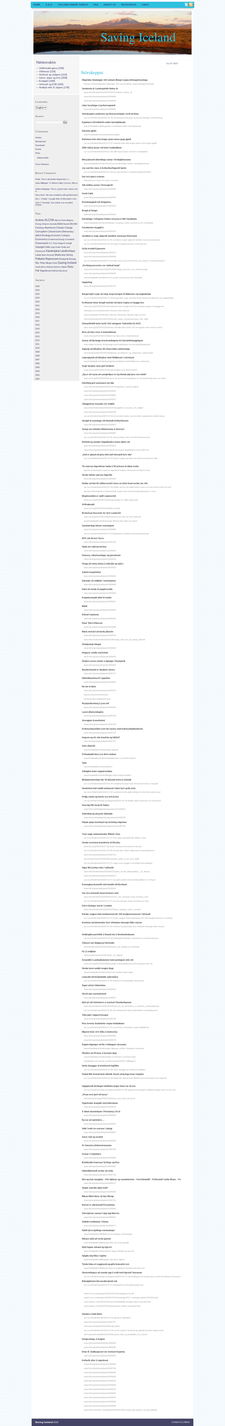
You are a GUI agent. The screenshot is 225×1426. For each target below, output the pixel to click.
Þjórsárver (63, 271)
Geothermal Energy (56, 239)
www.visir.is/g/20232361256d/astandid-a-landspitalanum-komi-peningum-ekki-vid (118, 964)
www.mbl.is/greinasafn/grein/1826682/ (100, 395)
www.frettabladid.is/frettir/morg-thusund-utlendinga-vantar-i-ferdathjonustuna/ (116, 163)
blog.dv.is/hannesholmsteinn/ (96, 695)
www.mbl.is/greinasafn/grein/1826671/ (100, 1183)
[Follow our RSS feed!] (191, 5)
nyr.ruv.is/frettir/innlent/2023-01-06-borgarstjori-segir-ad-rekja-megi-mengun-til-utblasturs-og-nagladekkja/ (128, 298)
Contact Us (177, 1422)
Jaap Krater (56, 247)
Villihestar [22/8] (47, 71)
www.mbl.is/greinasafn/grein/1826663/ (100, 1343)
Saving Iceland (138, 36)
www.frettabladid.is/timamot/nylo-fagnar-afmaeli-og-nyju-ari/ (109, 1251)
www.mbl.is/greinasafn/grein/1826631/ (100, 618)
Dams (59, 231)
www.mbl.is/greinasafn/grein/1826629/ (100, 1381)
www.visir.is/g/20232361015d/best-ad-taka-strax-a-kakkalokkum (111, 336)
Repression (52, 258)
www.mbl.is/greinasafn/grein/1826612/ (100, 989)
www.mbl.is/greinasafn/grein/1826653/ (100, 1107)
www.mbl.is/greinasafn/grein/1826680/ (100, 584)
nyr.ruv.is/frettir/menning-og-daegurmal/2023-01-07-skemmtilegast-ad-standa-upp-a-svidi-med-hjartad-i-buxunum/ (132, 1276)
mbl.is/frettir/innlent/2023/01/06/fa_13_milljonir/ (103, 955)
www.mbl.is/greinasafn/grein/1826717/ (100, 673)
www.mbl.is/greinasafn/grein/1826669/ (100, 96)
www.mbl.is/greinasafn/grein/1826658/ (100, 256)
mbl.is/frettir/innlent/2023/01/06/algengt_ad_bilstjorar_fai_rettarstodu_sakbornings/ (118, 353)
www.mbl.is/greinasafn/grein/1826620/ (100, 1347)
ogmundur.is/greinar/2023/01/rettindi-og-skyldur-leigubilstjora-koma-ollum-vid (116, 450)
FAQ (96, 5)
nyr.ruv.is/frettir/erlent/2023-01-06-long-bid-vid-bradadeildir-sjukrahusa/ (114, 981)
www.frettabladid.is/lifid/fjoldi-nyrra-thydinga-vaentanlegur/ (108, 1234)
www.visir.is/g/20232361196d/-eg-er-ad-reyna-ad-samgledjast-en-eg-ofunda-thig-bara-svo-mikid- (125, 378)
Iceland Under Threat (73, 5)
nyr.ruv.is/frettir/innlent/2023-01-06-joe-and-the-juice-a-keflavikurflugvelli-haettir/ (117, 172)
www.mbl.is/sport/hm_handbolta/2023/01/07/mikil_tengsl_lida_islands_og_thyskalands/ (120, 1410)
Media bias (60, 255)
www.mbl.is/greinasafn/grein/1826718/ (100, 1175)
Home (36, 5)
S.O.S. (49, 5)
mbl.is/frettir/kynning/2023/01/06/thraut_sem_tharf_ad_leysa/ (109, 1098)
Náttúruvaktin (46, 62)
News (37, 153)
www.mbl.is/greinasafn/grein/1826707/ (100, 1322)
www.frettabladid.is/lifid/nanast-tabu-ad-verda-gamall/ (106, 1243)
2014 (37, 332)
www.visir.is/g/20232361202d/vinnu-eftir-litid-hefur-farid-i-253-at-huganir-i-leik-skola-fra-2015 (123, 327)
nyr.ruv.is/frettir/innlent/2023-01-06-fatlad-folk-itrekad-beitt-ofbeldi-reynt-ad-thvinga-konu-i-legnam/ (125, 1078)
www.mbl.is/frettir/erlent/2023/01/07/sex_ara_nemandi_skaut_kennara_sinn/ (116, 897)
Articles (38, 138)
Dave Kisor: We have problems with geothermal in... (57, 195)
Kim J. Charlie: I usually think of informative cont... (56, 199)
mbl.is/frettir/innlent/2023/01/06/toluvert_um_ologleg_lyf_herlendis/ (112, 947)
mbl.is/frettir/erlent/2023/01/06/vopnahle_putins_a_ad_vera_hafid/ (111, 859)
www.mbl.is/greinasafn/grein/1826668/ (100, 707)
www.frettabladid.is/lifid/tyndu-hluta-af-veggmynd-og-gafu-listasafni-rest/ (114, 1268)
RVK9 (54, 263)
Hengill (69, 243)
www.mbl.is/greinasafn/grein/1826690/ (100, 189)
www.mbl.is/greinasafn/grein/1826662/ (100, 109)
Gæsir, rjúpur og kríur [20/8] (53, 78)
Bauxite (66, 224)
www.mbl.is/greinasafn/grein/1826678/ (100, 231)
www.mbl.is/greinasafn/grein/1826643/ (100, 665)
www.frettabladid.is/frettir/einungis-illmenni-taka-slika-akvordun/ (110, 521)
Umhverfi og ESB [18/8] (51, 84)
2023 (37, 298)
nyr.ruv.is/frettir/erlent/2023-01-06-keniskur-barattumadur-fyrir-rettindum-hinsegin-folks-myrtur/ (124, 926)
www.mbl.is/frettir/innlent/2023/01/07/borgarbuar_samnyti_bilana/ (111, 387)
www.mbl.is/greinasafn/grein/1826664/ (100, 101)
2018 (37, 317)
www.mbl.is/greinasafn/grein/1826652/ (100, 1166)
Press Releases (42, 164)
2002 (37, 379)
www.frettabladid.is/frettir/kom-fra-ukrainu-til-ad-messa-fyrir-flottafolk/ (113, 278)
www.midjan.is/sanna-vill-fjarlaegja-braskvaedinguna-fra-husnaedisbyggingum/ (117, 344)
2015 (37, 329)
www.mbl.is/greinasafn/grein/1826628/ (100, 657)
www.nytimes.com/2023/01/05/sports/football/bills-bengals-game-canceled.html (117, 1302)
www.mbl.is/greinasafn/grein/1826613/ (100, 252)
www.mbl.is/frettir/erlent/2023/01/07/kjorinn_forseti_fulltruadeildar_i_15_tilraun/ (117, 871)
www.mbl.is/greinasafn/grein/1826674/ (100, 635)
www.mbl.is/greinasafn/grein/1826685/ (100, 433)
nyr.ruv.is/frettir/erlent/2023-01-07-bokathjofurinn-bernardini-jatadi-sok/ (113, 1285)
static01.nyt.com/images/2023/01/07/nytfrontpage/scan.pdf (109, 1293)
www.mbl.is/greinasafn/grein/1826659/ (100, 1372)
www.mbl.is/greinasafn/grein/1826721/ (100, 741)
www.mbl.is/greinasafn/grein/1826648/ (100, 1385)
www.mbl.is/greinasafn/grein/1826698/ (100, 1036)
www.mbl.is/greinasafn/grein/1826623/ (100, 551)
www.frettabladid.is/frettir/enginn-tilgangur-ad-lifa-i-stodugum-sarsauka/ (114, 1048)
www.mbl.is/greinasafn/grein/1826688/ (100, 529)
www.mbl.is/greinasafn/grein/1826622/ (100, 446)
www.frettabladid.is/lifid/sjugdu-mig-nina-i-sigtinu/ (104, 1259)
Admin (187, 1422)
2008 (37, 356)
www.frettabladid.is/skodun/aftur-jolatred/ (101, 750)
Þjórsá (55, 271)
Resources (128, 5)
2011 (37, 344)
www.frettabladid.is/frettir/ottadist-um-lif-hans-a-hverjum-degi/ (110, 1057)
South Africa (40, 267)
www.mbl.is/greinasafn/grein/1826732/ (100, 286)
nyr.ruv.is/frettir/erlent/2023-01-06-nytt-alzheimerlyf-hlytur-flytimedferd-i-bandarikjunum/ (121, 1010)
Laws (38, 254)
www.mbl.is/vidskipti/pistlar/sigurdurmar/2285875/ (105, 817)
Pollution (40, 258)
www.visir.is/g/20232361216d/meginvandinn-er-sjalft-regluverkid (111, 500)
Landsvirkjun (67, 250)
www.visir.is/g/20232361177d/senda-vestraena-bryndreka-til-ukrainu (113, 846)
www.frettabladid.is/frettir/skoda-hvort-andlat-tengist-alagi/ (108, 972)
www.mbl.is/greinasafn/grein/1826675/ (100, 197)
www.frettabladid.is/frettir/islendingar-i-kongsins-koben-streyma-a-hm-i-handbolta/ (118, 223)
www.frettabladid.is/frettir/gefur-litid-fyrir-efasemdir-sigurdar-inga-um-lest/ (115, 315)
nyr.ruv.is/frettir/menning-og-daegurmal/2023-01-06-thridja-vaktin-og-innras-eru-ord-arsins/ (122, 801)
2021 (37, 305)
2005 (37, 367)
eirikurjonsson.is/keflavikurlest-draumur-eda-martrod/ (106, 311)
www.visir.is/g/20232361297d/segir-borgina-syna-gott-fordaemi (110, 370)
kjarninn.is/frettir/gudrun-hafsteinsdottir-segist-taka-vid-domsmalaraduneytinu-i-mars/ (120, 491)
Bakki (60, 224)
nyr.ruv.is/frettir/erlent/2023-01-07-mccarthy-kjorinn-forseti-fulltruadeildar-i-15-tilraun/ (119, 880)
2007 (37, 359)
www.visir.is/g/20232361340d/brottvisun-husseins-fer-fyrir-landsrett (112, 517)
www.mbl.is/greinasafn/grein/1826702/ (100, 542)
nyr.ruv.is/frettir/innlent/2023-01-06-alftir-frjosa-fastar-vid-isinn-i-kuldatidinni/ (115, 152)
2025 (37, 290)
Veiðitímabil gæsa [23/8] (51, 68)
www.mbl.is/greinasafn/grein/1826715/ (100, 1200)
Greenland (69, 239)
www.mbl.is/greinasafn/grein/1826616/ (100, 888)
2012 (37, 340)
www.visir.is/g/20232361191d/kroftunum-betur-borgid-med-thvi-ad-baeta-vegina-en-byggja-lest (124, 306)
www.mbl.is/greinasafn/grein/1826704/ (100, 1149)
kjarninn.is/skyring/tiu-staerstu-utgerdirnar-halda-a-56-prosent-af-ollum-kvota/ (117, 470)
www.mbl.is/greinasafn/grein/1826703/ (100, 1368)
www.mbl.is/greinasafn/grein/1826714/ (100, 855)
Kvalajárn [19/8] (47, 81)
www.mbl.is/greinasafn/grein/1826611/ (100, 601)
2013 (37, 336)
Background (40, 141)
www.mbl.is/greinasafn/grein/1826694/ (100, 1393)
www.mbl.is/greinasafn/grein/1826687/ (100, 425)
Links (145, 5)
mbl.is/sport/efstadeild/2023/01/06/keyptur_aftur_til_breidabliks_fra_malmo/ (115, 1334)
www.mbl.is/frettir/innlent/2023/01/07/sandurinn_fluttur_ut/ (108, 92)
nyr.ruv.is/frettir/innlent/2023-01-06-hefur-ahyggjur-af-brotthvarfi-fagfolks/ (115, 1070)
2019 (37, 313)
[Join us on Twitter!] (186, 5)
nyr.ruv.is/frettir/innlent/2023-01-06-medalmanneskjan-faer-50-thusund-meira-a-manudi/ (121, 784)
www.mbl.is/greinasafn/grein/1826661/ (100, 1132)
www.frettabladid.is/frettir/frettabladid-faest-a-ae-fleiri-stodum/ (110, 758)
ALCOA (49, 219)
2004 (37, 371)
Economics (41, 239)
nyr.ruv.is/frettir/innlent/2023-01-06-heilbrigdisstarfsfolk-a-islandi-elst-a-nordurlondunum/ (121, 938)
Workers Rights (60, 267)
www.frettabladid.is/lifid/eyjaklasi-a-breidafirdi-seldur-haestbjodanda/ (112, 126)
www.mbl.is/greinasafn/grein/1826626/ (100, 567)
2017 (37, 321)
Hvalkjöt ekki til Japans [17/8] (54, 87)
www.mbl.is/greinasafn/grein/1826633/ (100, 1192)
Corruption (41, 231)
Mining (69, 255)
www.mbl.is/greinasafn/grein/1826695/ (100, 1158)
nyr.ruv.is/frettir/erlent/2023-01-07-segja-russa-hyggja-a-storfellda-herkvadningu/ (118, 863)
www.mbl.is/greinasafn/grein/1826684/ (100, 1209)
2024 (37, 294)
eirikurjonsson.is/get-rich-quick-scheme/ (101, 180)
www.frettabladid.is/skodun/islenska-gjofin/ (102, 135)
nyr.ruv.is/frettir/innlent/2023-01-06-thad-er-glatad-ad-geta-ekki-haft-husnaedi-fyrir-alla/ (120, 458)
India (47, 247)
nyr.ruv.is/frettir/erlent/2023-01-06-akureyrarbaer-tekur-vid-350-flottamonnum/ (117, 437)
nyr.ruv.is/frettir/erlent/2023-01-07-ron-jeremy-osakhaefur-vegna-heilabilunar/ (116, 1027)
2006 (37, 363)
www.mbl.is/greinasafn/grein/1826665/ (100, 1364)
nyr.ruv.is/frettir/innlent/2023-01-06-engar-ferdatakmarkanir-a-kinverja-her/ (115, 244)
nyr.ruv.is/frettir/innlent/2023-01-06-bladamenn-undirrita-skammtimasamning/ (116, 534)
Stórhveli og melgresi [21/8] (53, 74)
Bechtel (73, 224)
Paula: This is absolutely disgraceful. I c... (52, 179)
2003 (37, 375)
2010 (37, 348)
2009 (37, 352)
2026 (37, 286)
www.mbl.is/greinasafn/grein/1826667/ (100, 998)
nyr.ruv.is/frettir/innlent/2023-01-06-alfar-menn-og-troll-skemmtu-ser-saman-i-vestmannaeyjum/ (124, 261)
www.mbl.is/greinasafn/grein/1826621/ (100, 1389)
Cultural (51, 231)
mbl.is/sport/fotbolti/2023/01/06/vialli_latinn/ (102, 1326)
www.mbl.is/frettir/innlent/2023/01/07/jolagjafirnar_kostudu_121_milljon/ (113, 408)
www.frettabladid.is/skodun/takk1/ (98, 767)
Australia (53, 224)
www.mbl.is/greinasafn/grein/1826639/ (100, 1376)
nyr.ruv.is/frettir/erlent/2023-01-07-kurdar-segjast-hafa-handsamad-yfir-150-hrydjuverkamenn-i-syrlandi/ (128, 918)
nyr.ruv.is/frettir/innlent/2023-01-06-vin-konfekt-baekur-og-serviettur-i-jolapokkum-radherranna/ (124, 416)
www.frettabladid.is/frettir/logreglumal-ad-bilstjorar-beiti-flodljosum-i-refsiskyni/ (116, 361)
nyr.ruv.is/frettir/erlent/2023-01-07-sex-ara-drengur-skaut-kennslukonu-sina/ (116, 901)
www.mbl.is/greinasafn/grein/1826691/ (100, 1397)
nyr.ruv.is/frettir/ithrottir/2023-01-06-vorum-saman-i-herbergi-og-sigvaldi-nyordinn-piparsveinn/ (124, 1330)
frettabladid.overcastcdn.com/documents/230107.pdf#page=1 (110, 1061)
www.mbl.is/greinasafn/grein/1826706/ (100, 412)
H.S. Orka (53, 243)
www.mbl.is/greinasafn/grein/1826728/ (100, 716)
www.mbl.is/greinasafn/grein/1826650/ (100, 1402)
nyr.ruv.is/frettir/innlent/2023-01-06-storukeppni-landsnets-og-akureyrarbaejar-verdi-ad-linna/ (123, 118)
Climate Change (64, 228)
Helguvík (61, 243)
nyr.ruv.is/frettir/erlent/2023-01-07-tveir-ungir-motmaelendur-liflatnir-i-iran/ (115, 838)
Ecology (46, 235)
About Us (110, 5)
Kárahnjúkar (53, 251)
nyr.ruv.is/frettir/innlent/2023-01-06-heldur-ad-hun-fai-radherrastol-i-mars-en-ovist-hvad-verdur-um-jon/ (127, 487)
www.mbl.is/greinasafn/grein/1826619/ (100, 576)
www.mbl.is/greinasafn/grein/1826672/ (100, 876)
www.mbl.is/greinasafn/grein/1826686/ (100, 1406)
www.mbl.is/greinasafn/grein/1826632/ (100, 1356)
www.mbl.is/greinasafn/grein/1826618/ (100, 559)
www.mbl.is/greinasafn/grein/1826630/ (100, 610)
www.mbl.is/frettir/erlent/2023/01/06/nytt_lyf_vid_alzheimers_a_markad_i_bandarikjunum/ (121, 1006)
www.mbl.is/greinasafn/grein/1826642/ (100, 648)
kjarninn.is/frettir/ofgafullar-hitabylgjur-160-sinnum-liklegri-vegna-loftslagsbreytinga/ (119, 84)
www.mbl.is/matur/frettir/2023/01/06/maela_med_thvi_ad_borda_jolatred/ (114, 640)
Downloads (40, 145)
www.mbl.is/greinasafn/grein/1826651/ (100, 1217)
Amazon (45, 224)
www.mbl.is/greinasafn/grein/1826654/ (100, 593)
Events (38, 149)
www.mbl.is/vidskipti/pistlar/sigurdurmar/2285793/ (105, 826)
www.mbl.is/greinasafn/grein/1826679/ (100, 1040)
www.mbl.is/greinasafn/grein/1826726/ (100, 724)
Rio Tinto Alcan (43, 263)
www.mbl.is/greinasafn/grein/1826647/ (100, 1124)
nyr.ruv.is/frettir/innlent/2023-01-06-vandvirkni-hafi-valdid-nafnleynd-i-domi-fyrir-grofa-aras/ (122, 792)
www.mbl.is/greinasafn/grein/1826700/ (100, 1019)
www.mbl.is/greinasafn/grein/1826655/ (100, 391)
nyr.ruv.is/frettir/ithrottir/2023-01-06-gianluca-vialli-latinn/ (107, 1318)
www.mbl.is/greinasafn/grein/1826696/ (100, 627)
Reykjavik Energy (67, 259)
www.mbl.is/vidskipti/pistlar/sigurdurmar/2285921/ (105, 809)
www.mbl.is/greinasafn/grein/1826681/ (100, 682)
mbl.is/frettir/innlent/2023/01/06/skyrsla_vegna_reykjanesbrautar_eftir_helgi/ (116, 319)
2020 (37, 309)
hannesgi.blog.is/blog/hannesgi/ (97, 699)
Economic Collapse (60, 235)
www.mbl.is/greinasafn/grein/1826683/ (100, 479)
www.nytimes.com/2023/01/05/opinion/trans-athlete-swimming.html (112, 1306)
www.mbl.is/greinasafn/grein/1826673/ (100, 690)
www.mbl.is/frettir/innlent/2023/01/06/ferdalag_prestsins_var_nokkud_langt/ (115, 269)
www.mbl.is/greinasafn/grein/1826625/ (100, 1115)
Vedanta (49, 267)
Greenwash (41, 243)
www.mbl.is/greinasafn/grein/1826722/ (100, 733)
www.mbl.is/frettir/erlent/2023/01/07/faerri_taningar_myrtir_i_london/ (112, 909)
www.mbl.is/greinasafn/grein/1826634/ (100, 214)
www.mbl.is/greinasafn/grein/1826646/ (100, 1141)
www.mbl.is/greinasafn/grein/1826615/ (100, 206)
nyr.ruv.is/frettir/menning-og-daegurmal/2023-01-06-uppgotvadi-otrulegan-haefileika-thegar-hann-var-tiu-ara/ (130, 1090)
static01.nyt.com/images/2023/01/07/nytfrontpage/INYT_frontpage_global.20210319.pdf (121, 1298)
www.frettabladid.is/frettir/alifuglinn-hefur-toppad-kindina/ (107, 775)
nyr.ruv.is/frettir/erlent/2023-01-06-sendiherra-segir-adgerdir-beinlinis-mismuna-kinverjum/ (122, 240)
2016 (37, 325)
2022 (37, 302)
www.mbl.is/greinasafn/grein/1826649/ (100, 273)
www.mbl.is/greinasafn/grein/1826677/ (100, 1226)
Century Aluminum (45, 227)
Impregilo (40, 247)
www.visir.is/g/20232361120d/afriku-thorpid (102, 508)
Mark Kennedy (48, 255)
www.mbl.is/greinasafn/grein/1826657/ (100, 399)
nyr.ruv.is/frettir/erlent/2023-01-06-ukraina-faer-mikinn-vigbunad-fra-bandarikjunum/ (119, 850)
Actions (39, 219)
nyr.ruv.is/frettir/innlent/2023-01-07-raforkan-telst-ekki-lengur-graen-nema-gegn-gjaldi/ (120, 143)
